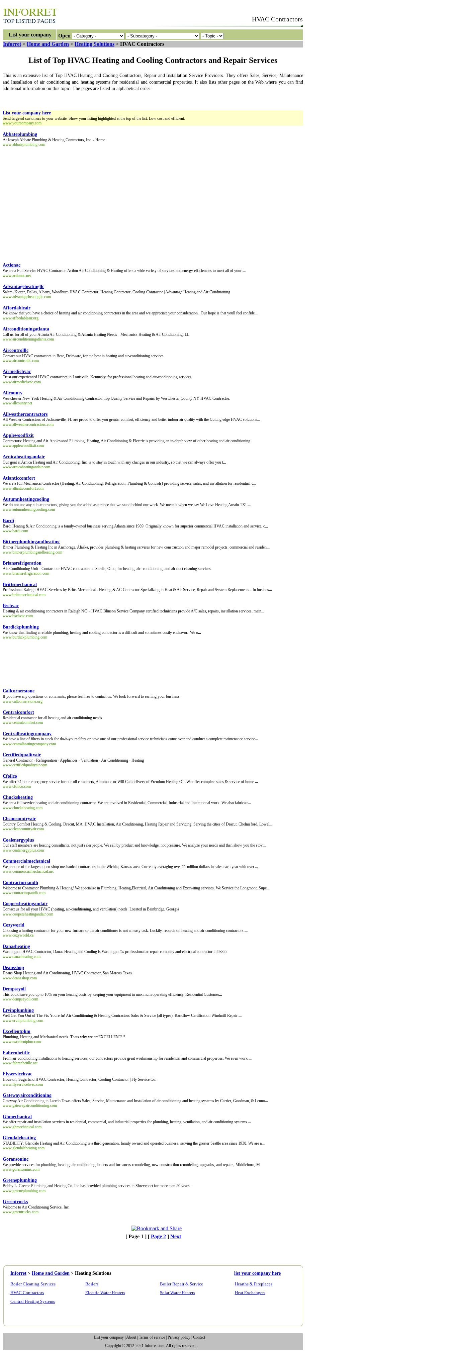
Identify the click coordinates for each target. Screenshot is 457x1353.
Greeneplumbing (20, 1180)
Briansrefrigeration (22, 563)
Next (175, 1236)
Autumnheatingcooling (26, 499)
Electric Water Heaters (105, 1292)
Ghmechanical (17, 1116)
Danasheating (16, 946)
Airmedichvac (17, 371)
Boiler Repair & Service (181, 1283)
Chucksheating (18, 797)
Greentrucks (15, 1201)
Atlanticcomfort (19, 478)
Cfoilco (10, 776)
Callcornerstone (18, 690)
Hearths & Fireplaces (253, 1283)
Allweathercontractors (25, 414)
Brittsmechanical (20, 584)
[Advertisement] (124, 99)
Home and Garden (48, 44)
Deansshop (13, 967)
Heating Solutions (94, 44)
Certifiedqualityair (22, 754)
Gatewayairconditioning (27, 1095)
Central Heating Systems (32, 1301)
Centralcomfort (18, 712)
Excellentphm (16, 1031)
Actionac (11, 265)
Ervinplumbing (18, 1010)
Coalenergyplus (18, 840)
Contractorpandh (20, 882)
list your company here (257, 1273)
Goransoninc (15, 1159)
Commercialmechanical (26, 861)
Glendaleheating (19, 1137)
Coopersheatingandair (25, 903)
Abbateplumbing (20, 134)
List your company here (27, 112)
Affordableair (16, 307)
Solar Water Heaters (177, 1292)
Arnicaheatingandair (24, 456)
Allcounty (12, 392)
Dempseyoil (14, 988)
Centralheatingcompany (27, 733)
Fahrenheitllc (16, 1052)
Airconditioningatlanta (26, 328)
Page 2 (158, 1236)
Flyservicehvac (17, 1073)
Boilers (91, 1283)
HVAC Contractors (27, 1292)
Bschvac (11, 605)
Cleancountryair (19, 818)
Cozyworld (13, 925)
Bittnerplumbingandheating (31, 541)
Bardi (8, 520)
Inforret (12, 44)
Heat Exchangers (250, 1292)
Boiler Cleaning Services (33, 1283)
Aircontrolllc (15, 350)
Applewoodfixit (18, 435)
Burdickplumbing (21, 627)
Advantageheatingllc (23, 286)
